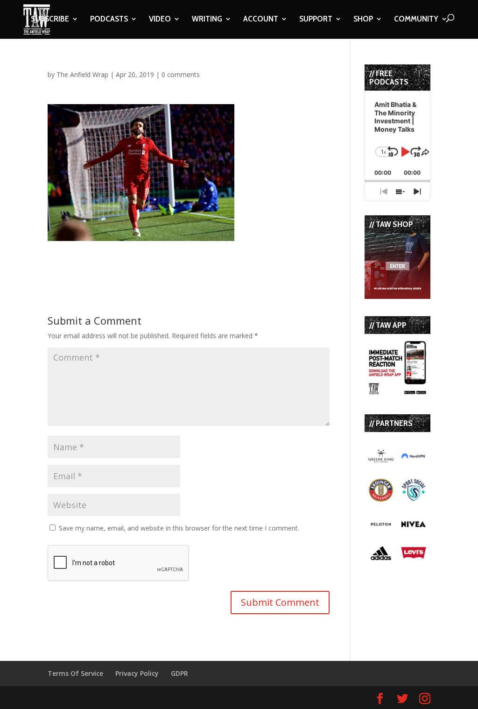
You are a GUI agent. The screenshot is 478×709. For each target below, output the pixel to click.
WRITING (207, 19)
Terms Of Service (75, 673)
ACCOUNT (260, 19)
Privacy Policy (137, 673)
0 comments (181, 74)
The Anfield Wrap (82, 74)
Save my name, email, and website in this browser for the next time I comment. (179, 528)
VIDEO (160, 19)
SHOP (363, 19)
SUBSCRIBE (50, 19)
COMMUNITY (416, 19)
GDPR (179, 673)
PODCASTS (109, 19)
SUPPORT (315, 19)
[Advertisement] (157, 255)
